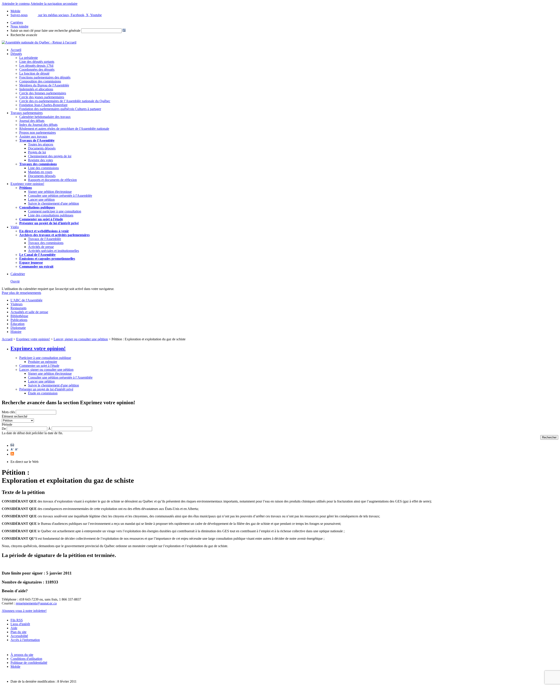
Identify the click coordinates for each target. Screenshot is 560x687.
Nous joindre (19, 26)
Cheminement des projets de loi (49, 156)
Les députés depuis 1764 (36, 65)
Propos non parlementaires (37, 132)
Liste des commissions (43, 168)
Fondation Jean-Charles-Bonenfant (43, 105)
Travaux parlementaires (26, 113)
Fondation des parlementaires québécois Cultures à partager (60, 109)
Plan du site (18, 632)
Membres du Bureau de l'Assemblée (44, 85)
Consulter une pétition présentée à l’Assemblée (60, 377)
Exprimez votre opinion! (27, 184)
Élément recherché (14, 416)
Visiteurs (16, 304)
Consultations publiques (37, 207)
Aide (13, 628)
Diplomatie (18, 328)
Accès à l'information (25, 640)
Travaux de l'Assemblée (36, 140)
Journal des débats (31, 121)
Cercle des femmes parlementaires (42, 93)
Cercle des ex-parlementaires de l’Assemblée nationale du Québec (64, 101)
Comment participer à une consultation (54, 211)
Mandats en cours (40, 172)
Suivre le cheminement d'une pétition (53, 203)
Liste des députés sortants (36, 61)
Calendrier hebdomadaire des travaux (45, 117)
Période (7, 424)
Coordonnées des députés (36, 69)
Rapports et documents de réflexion (52, 180)
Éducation (17, 324)
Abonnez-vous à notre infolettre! (24, 611)
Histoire (15, 332)
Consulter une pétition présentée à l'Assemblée (60, 195)
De (4, 428)
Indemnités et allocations (36, 89)
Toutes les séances (40, 144)
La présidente (28, 58)
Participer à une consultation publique (45, 358)
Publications (18, 320)
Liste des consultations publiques (50, 215)
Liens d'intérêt (20, 624)
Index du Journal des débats (38, 125)
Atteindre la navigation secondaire (53, 3)
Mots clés (8, 412)
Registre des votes (40, 160)
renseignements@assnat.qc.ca (36, 603)
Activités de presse (41, 247)
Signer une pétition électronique (50, 191)
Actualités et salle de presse (29, 312)
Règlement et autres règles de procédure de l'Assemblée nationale (64, 128)
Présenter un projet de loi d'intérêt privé (49, 223)
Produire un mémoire (42, 362)
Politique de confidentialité (28, 662)
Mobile (15, 666)
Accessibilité (19, 636)
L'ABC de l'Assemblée (26, 300)
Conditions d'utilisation (26, 659)
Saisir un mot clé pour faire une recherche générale (45, 30)
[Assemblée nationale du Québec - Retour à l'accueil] (39, 42)
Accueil (15, 50)
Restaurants (18, 308)
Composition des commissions (40, 81)
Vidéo (14, 227)
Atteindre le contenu (16, 3)
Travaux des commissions (38, 164)
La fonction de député (34, 73)
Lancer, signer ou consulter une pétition (81, 339)
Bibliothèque (19, 316)
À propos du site (21, 655)
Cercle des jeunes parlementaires (41, 97)
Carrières (16, 22)
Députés (16, 54)
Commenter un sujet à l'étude (41, 219)
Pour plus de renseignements (21, 293)
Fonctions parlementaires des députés (44, 77)
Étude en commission (43, 393)
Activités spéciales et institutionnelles (53, 251)
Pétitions (25, 188)
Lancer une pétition (41, 199)
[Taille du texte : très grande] (16, 450)
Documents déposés (42, 148)
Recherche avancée (23, 35)
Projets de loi (37, 152)
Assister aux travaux (33, 136)
